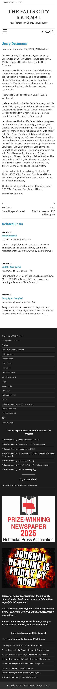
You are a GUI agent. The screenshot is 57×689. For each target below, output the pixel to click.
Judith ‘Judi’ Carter (11, 266)
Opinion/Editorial (9, 395)
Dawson (5, 345)
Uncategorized (7, 422)
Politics (5, 399)
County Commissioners (11, 340)
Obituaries (17, 193)
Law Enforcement (9, 377)
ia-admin (5, 239)
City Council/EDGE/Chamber (13, 336)
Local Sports (7, 386)
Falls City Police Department (13, 349)
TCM (4, 418)
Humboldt (6, 368)
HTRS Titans (6, 363)
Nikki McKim (42, 49)
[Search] (52, 31)
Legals (4, 381)
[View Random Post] (42, 31)
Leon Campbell (9, 235)
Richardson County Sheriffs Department (18, 404)
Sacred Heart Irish (9, 409)
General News (7, 358)
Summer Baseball (9, 413)
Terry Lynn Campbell (12, 298)
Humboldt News (8, 372)
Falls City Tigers (8, 354)
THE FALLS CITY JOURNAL (28, 14)
